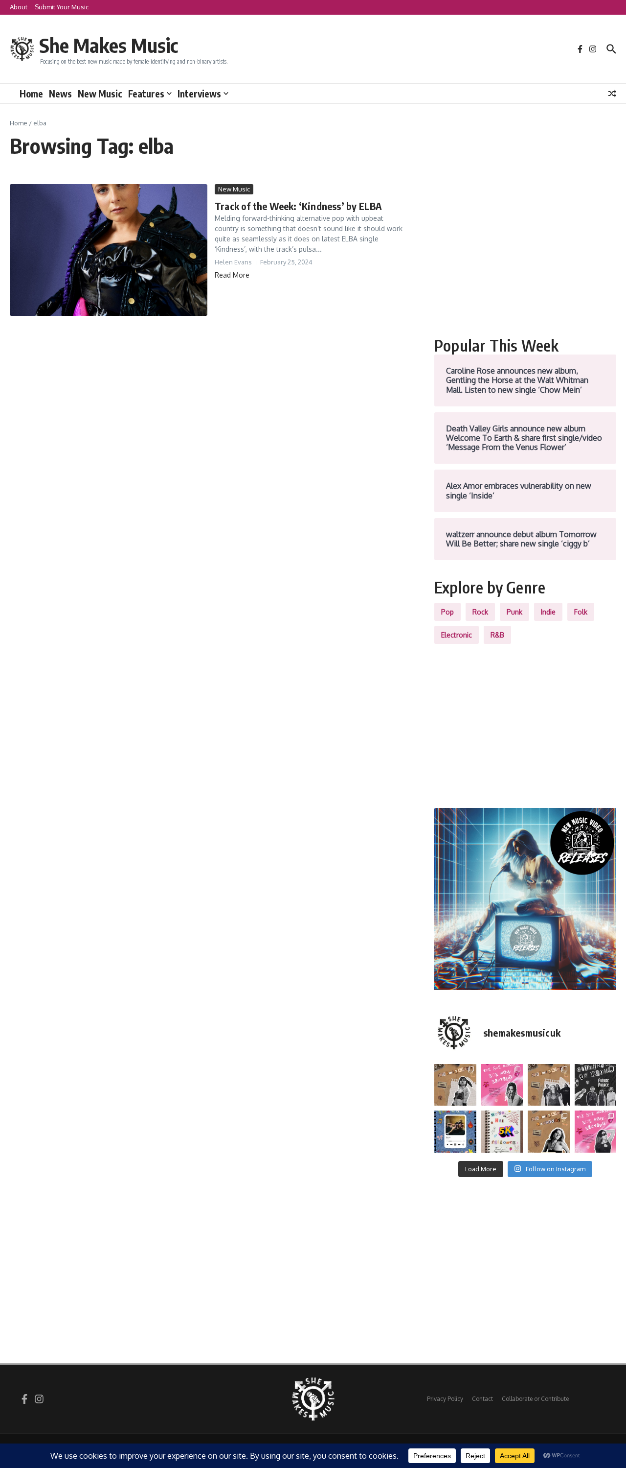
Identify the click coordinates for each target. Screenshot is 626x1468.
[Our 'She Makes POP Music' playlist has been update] (596, 1132)
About (18, 7)
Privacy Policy (445, 1398)
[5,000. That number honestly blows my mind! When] (502, 1132)
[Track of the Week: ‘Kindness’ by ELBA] (108, 250)
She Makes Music (108, 45)
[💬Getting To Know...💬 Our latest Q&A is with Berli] (596, 1085)
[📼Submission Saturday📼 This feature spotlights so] (549, 1132)
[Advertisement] (525, 252)
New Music (100, 93)
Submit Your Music (62, 7)
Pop (447, 612)
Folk (580, 612)
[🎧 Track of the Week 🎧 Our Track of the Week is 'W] (455, 1132)
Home (31, 93)
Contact (482, 1398)
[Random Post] (612, 93)
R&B (497, 635)
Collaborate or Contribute (535, 1398)
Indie (548, 612)
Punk (514, 612)
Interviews (199, 93)
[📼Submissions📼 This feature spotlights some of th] (455, 1085)
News (60, 93)
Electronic (456, 635)
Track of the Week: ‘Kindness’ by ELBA (298, 206)
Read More (232, 275)
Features (146, 93)
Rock (480, 612)
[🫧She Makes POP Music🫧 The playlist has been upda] (502, 1085)
